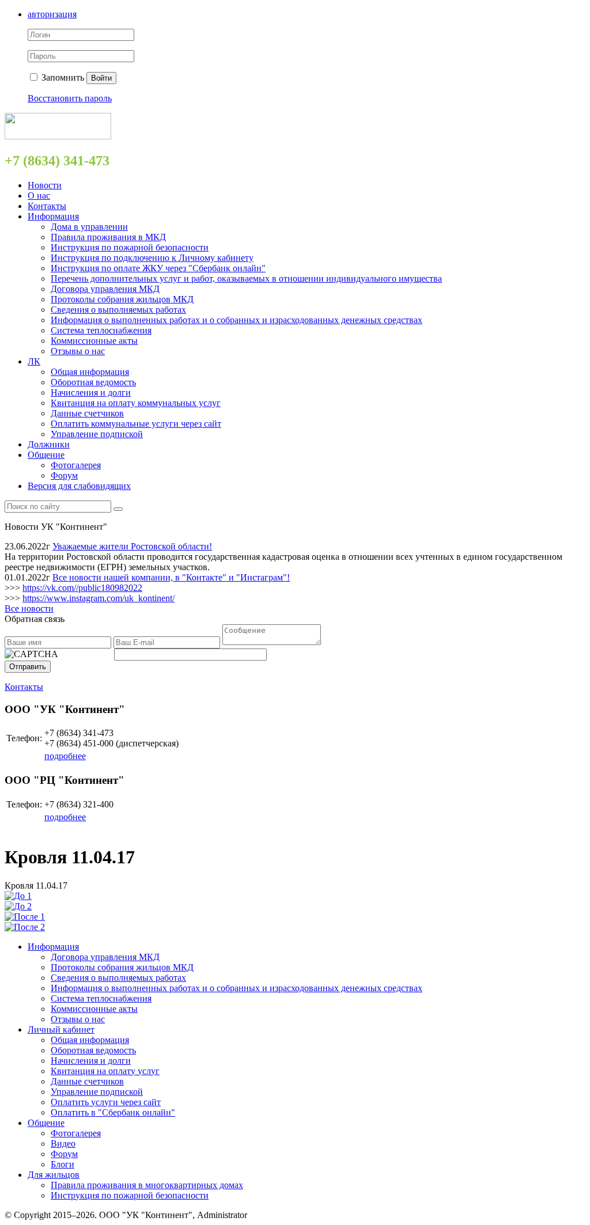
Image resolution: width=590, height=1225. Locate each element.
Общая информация (90, 372)
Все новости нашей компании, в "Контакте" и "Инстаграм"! (171, 577)
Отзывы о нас (78, 351)
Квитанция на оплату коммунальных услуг (136, 403)
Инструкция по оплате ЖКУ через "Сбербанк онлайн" (158, 268)
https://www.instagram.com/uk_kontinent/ (98, 598)
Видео (63, 1143)
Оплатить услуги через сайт (106, 1102)
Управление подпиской (97, 434)
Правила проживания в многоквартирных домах (147, 1185)
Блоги (62, 1164)
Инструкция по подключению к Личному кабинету (152, 258)
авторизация (52, 14)
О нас (39, 195)
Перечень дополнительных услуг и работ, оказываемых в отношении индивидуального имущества (246, 278)
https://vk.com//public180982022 (82, 588)
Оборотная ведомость (93, 382)
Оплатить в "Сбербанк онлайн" (113, 1112)
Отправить (27, 666)
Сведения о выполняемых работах (118, 309)
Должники (49, 444)
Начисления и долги (91, 392)
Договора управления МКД (105, 289)
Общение (46, 455)
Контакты (47, 206)
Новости (45, 185)
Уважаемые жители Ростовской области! (132, 546)
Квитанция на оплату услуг (105, 1071)
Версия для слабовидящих (79, 486)
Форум (64, 475)
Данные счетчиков (87, 413)
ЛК (34, 361)
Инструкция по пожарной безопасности (130, 247)
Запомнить (61, 77)
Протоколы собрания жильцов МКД (122, 299)
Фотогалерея (76, 465)
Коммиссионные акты (94, 341)
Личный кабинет (61, 1029)
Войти (101, 78)
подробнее (65, 756)
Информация (53, 216)
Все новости (29, 608)
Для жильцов (54, 1175)
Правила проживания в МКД (108, 237)
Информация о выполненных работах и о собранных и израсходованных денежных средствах (236, 320)
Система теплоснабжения (101, 330)
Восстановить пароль (70, 98)
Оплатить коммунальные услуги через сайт (136, 423)
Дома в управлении (89, 227)
